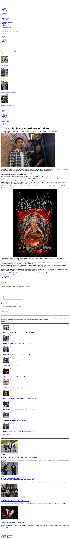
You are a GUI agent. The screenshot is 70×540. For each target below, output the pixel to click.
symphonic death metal (8, 280)
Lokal (4, 24)
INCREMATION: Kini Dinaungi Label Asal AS (8, 92)
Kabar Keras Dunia (7, 22)
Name (2, 298)
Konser (4, 23)
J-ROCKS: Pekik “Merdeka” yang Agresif (15, 420)
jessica (4, 278)
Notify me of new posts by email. (9, 308)
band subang (6, 276)
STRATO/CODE (10, 537)
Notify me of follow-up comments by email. (11, 306)
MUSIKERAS (7, 182)
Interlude (5, 10)
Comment (3, 296)
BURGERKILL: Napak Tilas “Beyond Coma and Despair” (20, 398)
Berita (4, 9)
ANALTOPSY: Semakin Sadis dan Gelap (7, 105)
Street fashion (6, 27)
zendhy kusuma (6, 118)
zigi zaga (5, 115)
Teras (4, 8)
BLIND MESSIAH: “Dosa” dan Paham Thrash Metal (9, 65)
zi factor (5, 116)
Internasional (6, 21)
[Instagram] (2, 43)
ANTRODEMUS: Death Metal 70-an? (14, 376)
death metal (24, 185)
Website (2, 303)
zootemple (5, 112)
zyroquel (5, 110)
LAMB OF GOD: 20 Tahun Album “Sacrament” (17, 343)
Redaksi (5, 12)
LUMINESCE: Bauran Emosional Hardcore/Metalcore (18, 431)
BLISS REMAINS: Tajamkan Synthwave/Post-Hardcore (19, 409)
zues (4, 111)
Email (2, 301)
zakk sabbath (6, 121)
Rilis (4, 25)
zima (4, 114)
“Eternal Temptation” (14, 272)
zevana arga (5, 117)
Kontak (4, 13)
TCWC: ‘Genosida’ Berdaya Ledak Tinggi (15, 387)
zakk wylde (5, 120)
